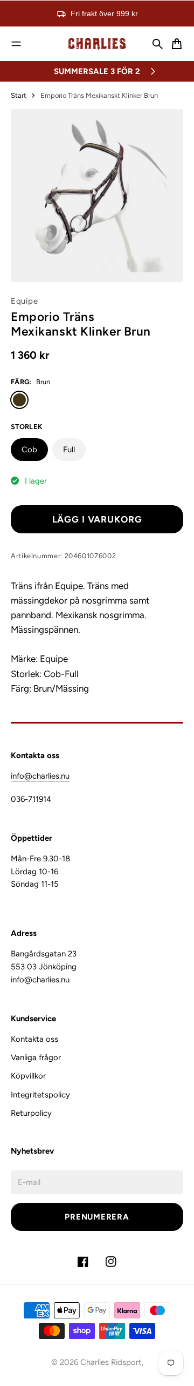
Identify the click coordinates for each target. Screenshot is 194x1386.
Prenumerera (97, 1217)
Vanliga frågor (36, 1057)
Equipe (24, 301)
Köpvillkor (28, 1076)
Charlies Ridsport (111, 1362)
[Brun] (19, 399)
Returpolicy (31, 1113)
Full (69, 449)
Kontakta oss (34, 1039)
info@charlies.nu (40, 776)
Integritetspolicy (40, 1095)
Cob (29, 449)
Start (18, 95)
